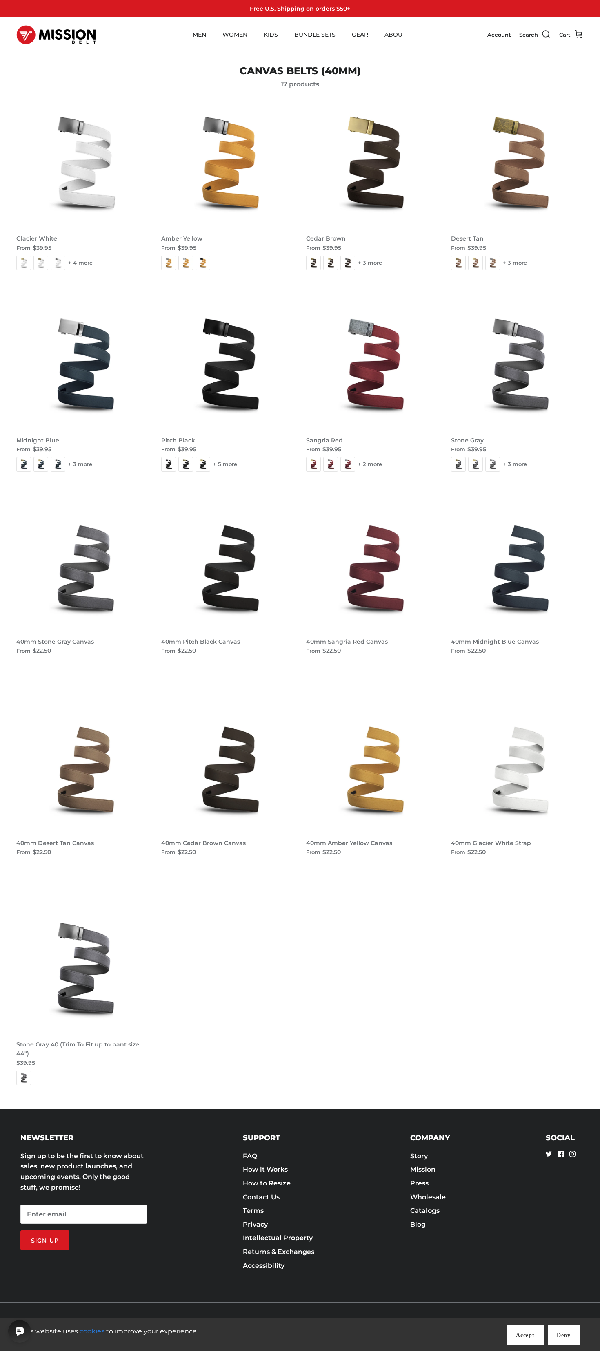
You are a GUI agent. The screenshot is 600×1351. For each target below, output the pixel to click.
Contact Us (261, 1197)
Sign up (45, 1240)
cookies (92, 1331)
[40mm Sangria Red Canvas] (372, 567)
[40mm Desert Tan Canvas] (82, 768)
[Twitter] (549, 1154)
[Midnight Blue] (82, 365)
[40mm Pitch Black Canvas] (227, 567)
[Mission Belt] (56, 34)
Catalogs (425, 1210)
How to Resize (267, 1183)
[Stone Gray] (517, 365)
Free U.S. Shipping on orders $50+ (300, 8)
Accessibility (263, 1265)
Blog (418, 1224)
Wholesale (428, 1197)
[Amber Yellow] (227, 163)
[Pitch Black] (227, 365)
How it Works (265, 1169)
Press (419, 1183)
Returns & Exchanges (278, 1252)
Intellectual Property (278, 1238)
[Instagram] (572, 1154)
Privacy (255, 1224)
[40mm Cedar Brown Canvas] (227, 768)
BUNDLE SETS (315, 34)
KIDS (271, 34)
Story (419, 1156)
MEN (199, 34)
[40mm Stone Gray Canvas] (82, 567)
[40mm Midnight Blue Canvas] (517, 567)
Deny (564, 1335)
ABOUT (395, 34)
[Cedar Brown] (372, 163)
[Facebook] (561, 1154)
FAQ (250, 1156)
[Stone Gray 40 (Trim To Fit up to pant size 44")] (82, 969)
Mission (423, 1169)
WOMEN (234, 34)
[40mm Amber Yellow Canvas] (372, 768)
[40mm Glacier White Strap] (517, 768)
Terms (253, 1210)
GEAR (360, 34)
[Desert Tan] (517, 163)
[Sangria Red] (372, 365)
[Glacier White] (82, 163)
